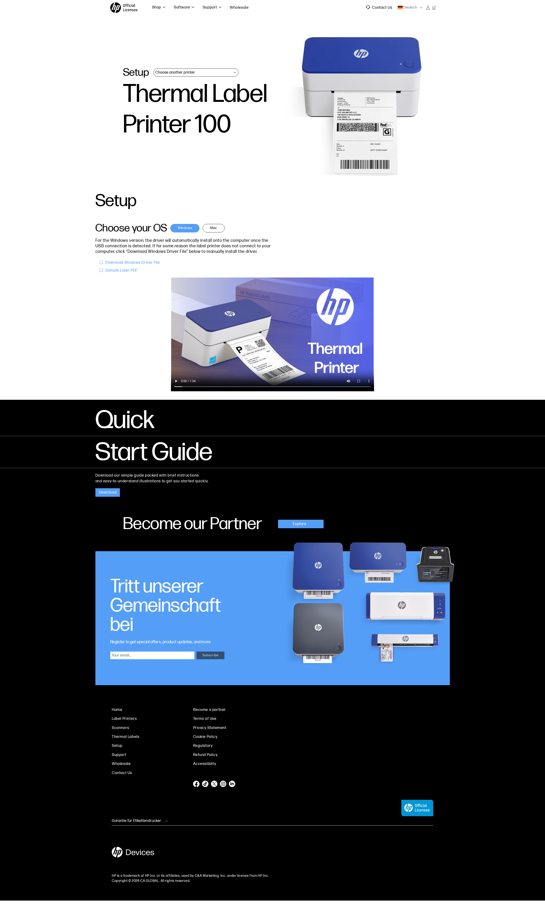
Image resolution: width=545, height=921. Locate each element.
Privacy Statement (210, 728)
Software (182, 7)
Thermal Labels (125, 737)
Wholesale (121, 764)
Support (210, 7)
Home (117, 709)
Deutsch (410, 8)
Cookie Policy (205, 737)
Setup (117, 745)
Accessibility (204, 764)
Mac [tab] (213, 228)
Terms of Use (205, 718)
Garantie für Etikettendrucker (136, 821)
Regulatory (203, 745)
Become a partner (209, 709)
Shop (156, 7)
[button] (155, 7)
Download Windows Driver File (132, 262)
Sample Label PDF (121, 270)
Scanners (120, 728)
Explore (300, 524)
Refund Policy (205, 755)
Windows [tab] (185, 228)
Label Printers (124, 718)
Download (108, 492)
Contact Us (381, 8)
